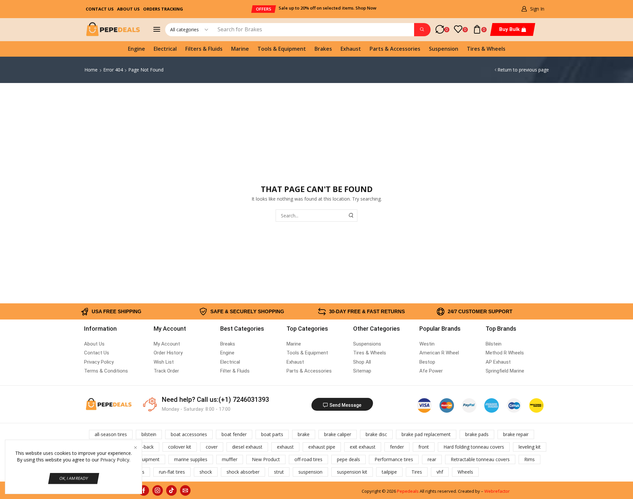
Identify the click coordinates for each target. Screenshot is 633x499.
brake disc (376, 434)
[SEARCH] (351, 215)
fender (397, 447)
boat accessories (189, 434)
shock (205, 472)
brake (304, 434)
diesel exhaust (247, 447)
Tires (416, 472)
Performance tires (394, 459)
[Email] (185, 490)
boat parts (272, 434)
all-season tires (111, 434)
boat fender (234, 434)
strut (279, 472)
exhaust (285, 447)
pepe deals (348, 459)
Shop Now (366, 8)
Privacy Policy (114, 460)
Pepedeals (408, 491)
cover (212, 447)
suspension (310, 472)
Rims (529, 459)
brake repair (515, 434)
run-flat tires (172, 472)
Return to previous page (523, 70)
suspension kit (352, 472)
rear (432, 459)
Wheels (465, 472)
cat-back (145, 447)
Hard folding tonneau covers (473, 447)
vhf (440, 472)
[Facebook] (143, 490)
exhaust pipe (321, 447)
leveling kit (530, 447)
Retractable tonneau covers (480, 459)
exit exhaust (363, 447)
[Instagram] (157, 490)
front (423, 447)
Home (91, 70)
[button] (263, 9)
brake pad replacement (426, 434)
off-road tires (308, 459)
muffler (229, 459)
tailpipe (389, 472)
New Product (266, 459)
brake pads (477, 434)
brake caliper (337, 434)
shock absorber (242, 472)
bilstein (148, 434)
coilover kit (179, 447)
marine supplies (190, 459)
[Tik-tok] (171, 490)
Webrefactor (497, 491)
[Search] (422, 29)
